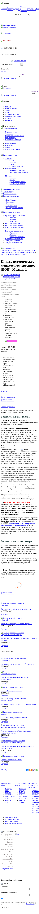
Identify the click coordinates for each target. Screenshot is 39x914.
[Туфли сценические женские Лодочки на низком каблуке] (14, 635)
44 (8, 333)
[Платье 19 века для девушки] (12, 687)
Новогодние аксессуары (14, 208)
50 (13, 333)
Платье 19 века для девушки (11, 691)
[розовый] (6, 341)
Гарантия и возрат (12, 821)
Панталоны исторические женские (14, 718)
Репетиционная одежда (11, 189)
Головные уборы (9, 248)
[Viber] (33, 770)
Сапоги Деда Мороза (17, 184)
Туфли (12, 164)
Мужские (13, 221)
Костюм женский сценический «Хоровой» (16, 624)
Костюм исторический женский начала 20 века (18, 704)
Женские (13, 217)
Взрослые (13, 233)
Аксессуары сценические (14, 227)
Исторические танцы (13, 140)
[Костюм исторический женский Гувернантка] (14, 660)
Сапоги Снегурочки (17, 166)
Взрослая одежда (22, 790)
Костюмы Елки (11, 206)
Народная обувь (11, 132)
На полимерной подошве (19, 172)
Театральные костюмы (13, 242)
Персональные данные (13, 823)
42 (6, 333)
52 (15, 333)
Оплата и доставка (12, 114)
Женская (8, 159)
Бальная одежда (8, 192)
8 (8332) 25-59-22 (10, 48)
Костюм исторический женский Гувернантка (17, 664)
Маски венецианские (17, 237)
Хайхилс (8, 147)
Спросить (13, 25)
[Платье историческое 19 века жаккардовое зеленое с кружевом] (14, 727)
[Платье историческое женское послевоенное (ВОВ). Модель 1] (11, 279)
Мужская (8, 176)
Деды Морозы (11, 200)
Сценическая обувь (10, 155)
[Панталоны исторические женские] (14, 714)
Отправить (5, 907)
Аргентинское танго (12, 149)
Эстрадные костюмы (12, 241)
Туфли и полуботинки (18, 182)
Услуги (15, 9)
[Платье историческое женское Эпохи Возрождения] (14, 674)
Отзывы (8, 118)
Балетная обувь (10, 138)
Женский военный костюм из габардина (16, 609)
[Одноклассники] (30, 770)
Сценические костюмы (11, 212)
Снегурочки (10, 202)
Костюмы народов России (14, 223)
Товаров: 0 (22, 74)
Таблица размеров (8, 336)
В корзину (4, 614)
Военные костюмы (9, 194)
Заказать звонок (20, 61)
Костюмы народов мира (14, 225)
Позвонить (12, 27)
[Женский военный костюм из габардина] (14, 605)
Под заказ (4, 629)
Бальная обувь (10, 143)
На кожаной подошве (17, 170)
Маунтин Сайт (7, 869)
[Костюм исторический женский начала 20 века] (14, 700)
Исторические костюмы (14, 239)
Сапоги (12, 161)
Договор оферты (11, 817)
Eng (5, 71)
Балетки (8, 793)
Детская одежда (22, 801)
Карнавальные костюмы (14, 231)
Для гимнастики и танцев (23, 796)
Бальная (22, 793)
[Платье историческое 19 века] (12, 756)
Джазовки (9, 134)
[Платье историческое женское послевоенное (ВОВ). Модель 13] (14, 743)
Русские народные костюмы (15, 216)
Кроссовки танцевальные (14, 136)
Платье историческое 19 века (11, 760)
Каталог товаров (10, 9)
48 (11, 333)
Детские (13, 219)
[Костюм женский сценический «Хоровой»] (14, 620)
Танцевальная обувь (10, 128)
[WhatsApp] (37, 770)
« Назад (3, 770)
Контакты (8, 120)
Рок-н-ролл (9, 145)
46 (9, 333)
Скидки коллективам (31, 9)
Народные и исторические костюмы (33, 785)
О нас (19, 9)
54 (16, 333)
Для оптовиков (6, 399)
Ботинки (13, 162)
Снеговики (10, 204)
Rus (2, 71)
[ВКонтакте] (27, 770)
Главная (4, 9)
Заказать (4, 391)
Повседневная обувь (12, 168)
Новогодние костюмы (11, 196)
